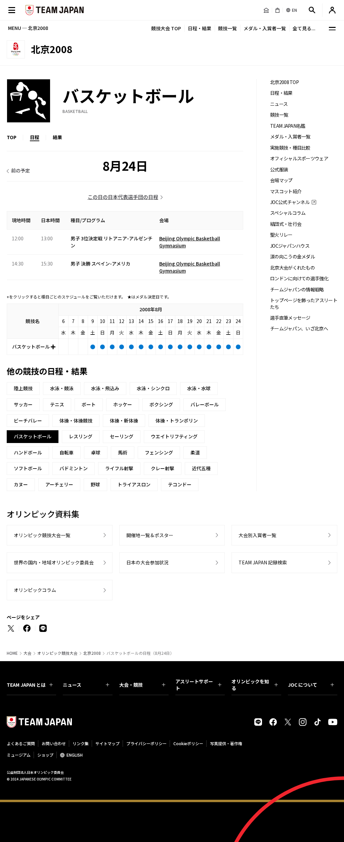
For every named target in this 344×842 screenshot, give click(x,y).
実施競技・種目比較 (290, 148)
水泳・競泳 (62, 388)
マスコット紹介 (285, 191)
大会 (28, 653)
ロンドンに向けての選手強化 (299, 278)
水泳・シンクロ (153, 388)
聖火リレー (281, 235)
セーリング (121, 436)
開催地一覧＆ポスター (149, 535)
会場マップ (281, 180)
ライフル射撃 (119, 468)
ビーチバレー (28, 420)
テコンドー (179, 484)
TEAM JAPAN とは (26, 684)
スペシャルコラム (287, 213)
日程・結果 (199, 28)
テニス (57, 404)
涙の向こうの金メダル (292, 256)
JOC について (302, 684)
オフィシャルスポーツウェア (299, 158)
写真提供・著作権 (226, 743)
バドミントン (73, 468)
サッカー (23, 404)
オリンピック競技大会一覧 (42, 535)
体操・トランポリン (177, 420)
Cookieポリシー (188, 743)
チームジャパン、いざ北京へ (299, 328)
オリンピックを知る (250, 684)
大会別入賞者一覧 (257, 535)
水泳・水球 (199, 388)
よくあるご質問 (21, 743)
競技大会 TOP (166, 28)
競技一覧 (227, 28)
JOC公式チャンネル (289, 202)
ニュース (279, 104)
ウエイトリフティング (174, 436)
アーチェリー (59, 484)
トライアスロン (134, 484)
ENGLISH (75, 755)
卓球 (95, 452)
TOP (11, 137)
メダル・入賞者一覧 (265, 28)
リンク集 (81, 743)
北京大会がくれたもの (292, 268)
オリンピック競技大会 (57, 653)
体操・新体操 (124, 420)
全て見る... (304, 28)
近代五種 (201, 468)
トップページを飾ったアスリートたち (303, 303)
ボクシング (161, 404)
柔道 (195, 452)
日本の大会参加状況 (147, 562)
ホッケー (122, 404)
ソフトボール (28, 468)
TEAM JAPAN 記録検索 (263, 562)
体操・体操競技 (75, 420)
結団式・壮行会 (285, 224)
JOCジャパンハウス (289, 246)
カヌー (21, 484)
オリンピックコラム (35, 590)
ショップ (45, 755)
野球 (95, 484)
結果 (57, 137)
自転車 (66, 452)
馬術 (122, 452)
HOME (12, 653)
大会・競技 (131, 684)
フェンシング (159, 452)
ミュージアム (19, 755)
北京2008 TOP (284, 82)
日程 (34, 137)
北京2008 (92, 653)
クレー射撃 (162, 468)
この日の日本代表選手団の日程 (123, 196)
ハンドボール (28, 452)
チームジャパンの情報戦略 (297, 289)
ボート (89, 404)
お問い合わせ (54, 743)
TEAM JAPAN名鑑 (287, 126)
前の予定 (20, 170)
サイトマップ (107, 743)
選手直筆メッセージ (290, 318)
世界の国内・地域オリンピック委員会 (54, 562)
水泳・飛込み (105, 388)
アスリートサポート (194, 684)
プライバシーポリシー (146, 743)
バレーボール (204, 404)
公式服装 (279, 169)
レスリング (80, 436)
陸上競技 (23, 388)
